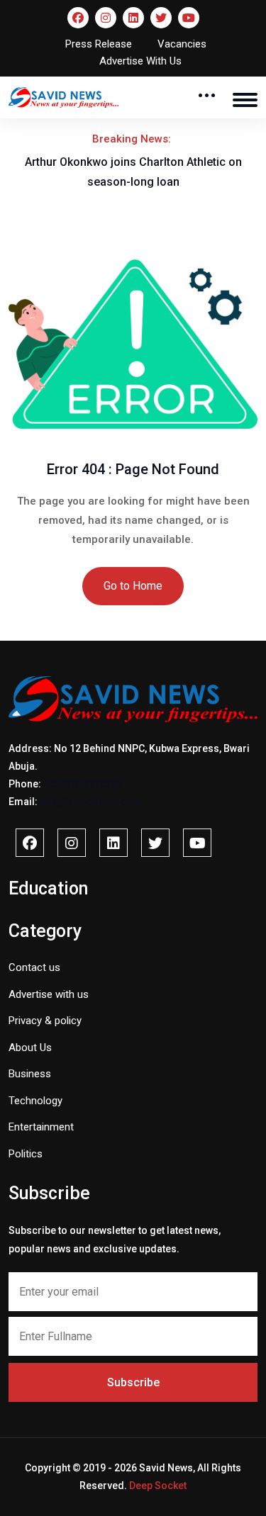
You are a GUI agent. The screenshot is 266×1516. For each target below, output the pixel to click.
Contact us (34, 967)
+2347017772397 (83, 784)
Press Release (98, 44)
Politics (26, 1153)
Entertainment (41, 1127)
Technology (35, 1100)
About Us (30, 1047)
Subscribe (133, 1382)
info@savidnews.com (90, 801)
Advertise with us (49, 994)
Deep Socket (158, 1485)
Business (30, 1073)
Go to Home (133, 586)
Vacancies (181, 44)
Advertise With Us (140, 61)
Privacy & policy (45, 1020)
